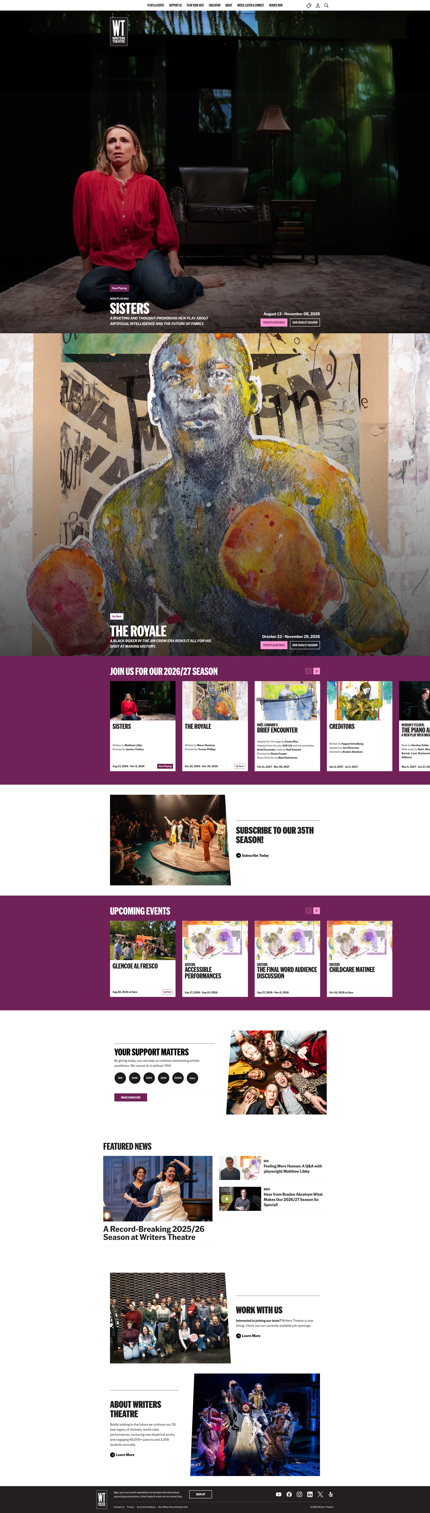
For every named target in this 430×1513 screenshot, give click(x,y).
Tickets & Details (274, 322)
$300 (149, 1077)
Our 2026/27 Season (304, 322)
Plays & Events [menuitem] (155, 5)
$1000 (178, 1077)
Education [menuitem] (214, 5)
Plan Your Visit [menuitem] (195, 5)
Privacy (130, 1506)
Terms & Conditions (146, 1506)
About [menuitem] (228, 5)
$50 (120, 1077)
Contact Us (119, 1506)
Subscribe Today (255, 856)
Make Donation (130, 1097)
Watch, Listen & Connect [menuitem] (250, 5)
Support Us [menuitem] (175, 5)
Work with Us (259, 1310)
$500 (163, 1077)
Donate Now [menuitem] (276, 5)
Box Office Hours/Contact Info (173, 1506)
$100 (135, 1077)
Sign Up (200, 1494)
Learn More (251, 1336)
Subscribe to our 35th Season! (275, 834)
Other (192, 1078)
